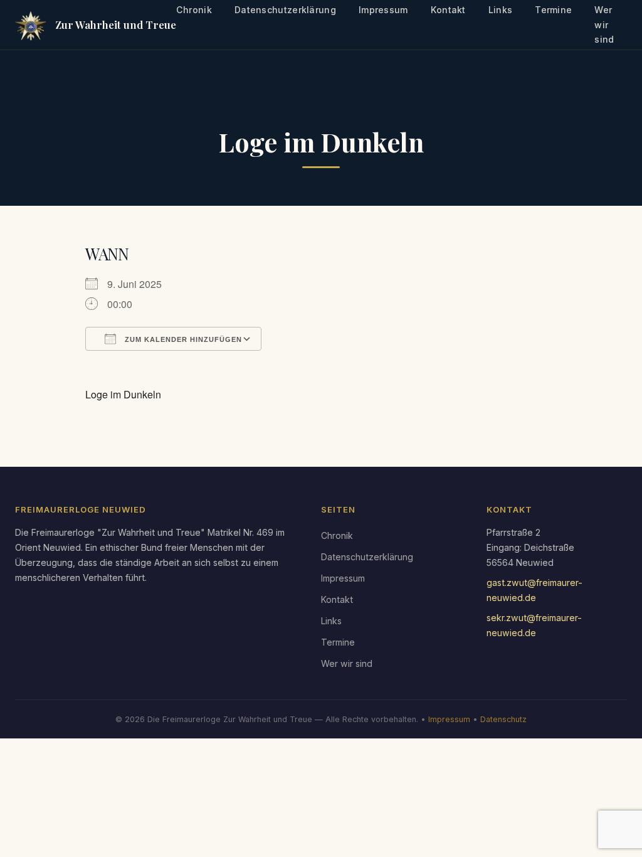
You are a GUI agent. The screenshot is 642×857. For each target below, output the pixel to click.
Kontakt (337, 599)
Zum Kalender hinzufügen (182, 339)
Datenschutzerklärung (367, 556)
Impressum (343, 578)
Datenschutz (503, 719)
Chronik (337, 535)
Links (331, 620)
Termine (338, 642)
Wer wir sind (346, 663)
